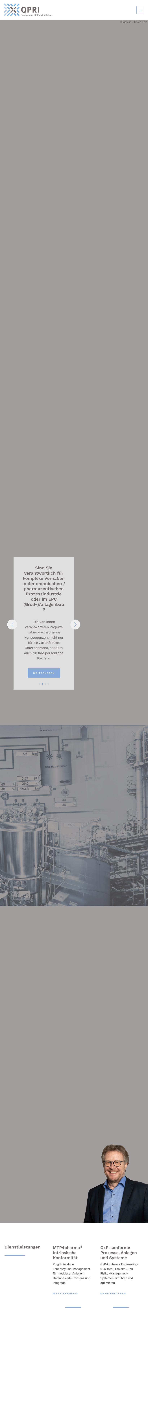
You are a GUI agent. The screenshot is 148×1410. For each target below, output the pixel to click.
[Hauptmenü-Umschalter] (140, 10)
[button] (39, 684)
